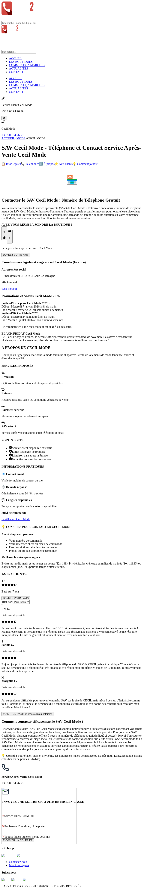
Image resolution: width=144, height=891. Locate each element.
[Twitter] (17, 879)
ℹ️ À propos (47, 164)
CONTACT (16, 71)
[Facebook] (30, 879)
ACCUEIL (15, 58)
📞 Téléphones (30, 164)
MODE (21, 138)
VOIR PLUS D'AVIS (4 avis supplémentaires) (27, 714)
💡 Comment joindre (85, 164)
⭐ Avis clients (64, 164)
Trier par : (7, 601)
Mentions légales (19, 865)
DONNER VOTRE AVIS (16, 598)
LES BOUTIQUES (21, 61)
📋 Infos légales (11, 164)
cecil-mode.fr (9, 288)
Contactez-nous (18, 861)
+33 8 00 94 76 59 (12, 135)
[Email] (6, 879)
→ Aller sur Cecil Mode (16, 519)
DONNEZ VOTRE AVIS (15, 254)
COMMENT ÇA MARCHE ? (27, 65)
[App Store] (9, 855)
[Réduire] (4, 118)
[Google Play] (25, 855)
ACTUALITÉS (18, 68)
